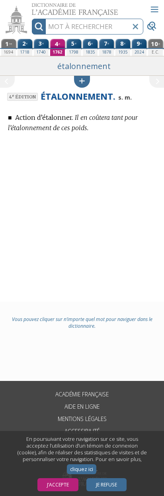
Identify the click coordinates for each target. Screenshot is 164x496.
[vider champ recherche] (135, 27)
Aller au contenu (30, 7)
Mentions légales (82, 419)
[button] (82, 81)
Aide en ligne (82, 406)
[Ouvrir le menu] (154, 9)
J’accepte (58, 484)
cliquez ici (81, 469)
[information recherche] (39, 27)
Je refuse (106, 484)
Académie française (82, 394)
